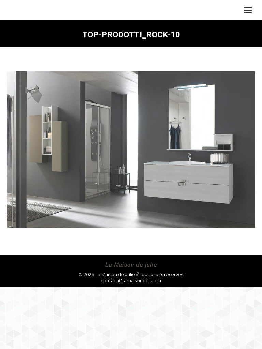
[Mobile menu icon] (248, 10)
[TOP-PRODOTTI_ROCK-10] (131, 149)
